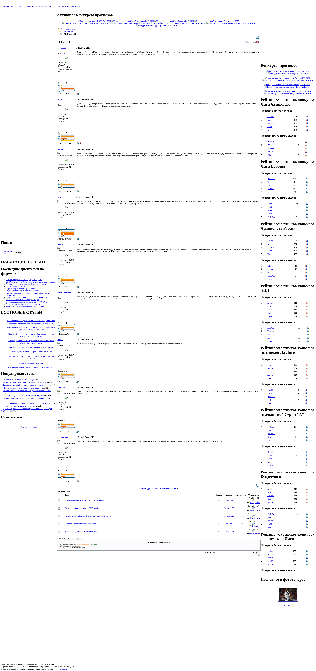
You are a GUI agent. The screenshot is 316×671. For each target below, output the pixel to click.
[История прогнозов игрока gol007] (307, 211)
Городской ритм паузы (15, 286)
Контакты (79, 6)
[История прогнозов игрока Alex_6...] (307, 214)
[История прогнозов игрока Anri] (307, 528)
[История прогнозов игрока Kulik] (307, 524)
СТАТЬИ (60, 6)
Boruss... (271, 564)
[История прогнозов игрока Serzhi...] (307, 251)
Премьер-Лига (68, 31)
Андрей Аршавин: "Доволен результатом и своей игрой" (27, 398)
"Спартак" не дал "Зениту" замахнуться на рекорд (24, 395)
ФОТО (53, 6)
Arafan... (270, 130)
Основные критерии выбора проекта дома (24, 280)
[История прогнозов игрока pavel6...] (306, 276)
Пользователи (61, 538)
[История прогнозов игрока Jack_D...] (307, 217)
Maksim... (272, 403)
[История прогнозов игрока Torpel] (306, 452)
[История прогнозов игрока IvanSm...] (307, 124)
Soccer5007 (62, 48)
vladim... (271, 152)
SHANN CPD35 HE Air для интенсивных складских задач (30, 282)
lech (269, 400)
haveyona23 (229, 500)
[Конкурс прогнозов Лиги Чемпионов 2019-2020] (132, 21)
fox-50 (270, 390)
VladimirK (61, 387)
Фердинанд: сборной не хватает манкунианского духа (25, 385)
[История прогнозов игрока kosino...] (306, 269)
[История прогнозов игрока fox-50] (306, 390)
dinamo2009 (62, 437)
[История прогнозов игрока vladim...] (306, 152)
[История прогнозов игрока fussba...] (306, 393)
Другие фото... (288, 605)
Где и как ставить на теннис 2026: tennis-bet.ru (84, 508)
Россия (47, 6)
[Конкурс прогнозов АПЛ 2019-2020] (87, 23)
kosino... (271, 269)
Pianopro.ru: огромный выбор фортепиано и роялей (27, 284)
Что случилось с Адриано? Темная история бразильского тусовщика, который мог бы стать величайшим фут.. (31, 322)
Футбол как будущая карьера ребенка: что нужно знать (31, 367)
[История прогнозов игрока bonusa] (306, 456)
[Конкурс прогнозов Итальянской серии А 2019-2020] (182, 23)
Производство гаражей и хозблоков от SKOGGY (26, 302)
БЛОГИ (22, 6)
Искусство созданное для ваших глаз (80, 524)
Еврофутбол (38, 6)
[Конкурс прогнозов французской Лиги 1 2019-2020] (158, 25)
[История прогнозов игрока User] (307, 120)
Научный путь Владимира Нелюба (20, 289)
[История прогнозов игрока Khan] (307, 127)
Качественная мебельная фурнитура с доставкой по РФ (88, 516)
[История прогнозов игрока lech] (306, 400)
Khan (269, 127)
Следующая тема (168, 488)
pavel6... (271, 276)
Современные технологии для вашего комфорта (85, 500)
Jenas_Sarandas (64, 292)
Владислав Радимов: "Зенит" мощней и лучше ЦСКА (26, 403)
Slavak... (270, 117)
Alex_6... (271, 214)
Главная (4, 6)
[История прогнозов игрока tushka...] (307, 378)
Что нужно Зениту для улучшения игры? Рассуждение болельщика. (31, 357)
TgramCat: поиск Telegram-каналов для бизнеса (25, 306)
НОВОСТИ (13, 6)
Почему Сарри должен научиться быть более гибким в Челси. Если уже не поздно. (31, 335)
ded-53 (270, 517)
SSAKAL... (271, 331)
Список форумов (67, 29)
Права (79, 539)
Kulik (270, 524)
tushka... (270, 378)
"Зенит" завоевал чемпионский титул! (19, 406)
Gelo (59, 197)
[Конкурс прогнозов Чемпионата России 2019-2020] (216, 21)
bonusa (270, 455)
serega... (271, 465)
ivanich (229, 524)
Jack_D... (271, 217)
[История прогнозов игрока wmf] (307, 310)
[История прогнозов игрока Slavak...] (307, 117)
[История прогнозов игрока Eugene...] (307, 499)
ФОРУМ (29, 6)
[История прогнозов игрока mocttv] (308, 335)
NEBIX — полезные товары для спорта (22, 300)
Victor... (271, 145)
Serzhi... (270, 251)
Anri (269, 527)
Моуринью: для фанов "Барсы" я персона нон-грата (24, 382)
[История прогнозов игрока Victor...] (306, 145)
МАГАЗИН (69, 6)
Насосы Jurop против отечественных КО (82, 531)
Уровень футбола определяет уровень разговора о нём (31, 347)
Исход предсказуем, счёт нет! (31, 363)
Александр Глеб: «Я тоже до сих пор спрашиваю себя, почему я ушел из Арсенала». (31, 342)
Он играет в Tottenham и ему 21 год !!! (19, 380)
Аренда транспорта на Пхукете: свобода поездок (26, 297)
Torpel (270, 452)
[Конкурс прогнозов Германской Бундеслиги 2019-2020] (230, 23)
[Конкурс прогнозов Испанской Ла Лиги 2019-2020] (136, 23)
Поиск (70, 539)
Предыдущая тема (149, 488)
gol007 (270, 210)
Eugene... (271, 499)
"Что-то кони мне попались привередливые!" (22, 388)
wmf (269, 310)
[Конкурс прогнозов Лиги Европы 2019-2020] (174, 21)
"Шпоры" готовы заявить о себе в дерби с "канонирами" (27, 391)
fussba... (271, 393)
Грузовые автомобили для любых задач (22, 291)
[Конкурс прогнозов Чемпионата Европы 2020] (94, 21)
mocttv (269, 334)
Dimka (60, 149)
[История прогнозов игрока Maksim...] (306, 404)
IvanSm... (271, 123)
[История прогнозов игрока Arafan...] (307, 130)
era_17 (60, 99)
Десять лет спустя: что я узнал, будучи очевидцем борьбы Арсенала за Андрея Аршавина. (31, 328)
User (269, 120)
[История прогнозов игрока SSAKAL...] (308, 331)
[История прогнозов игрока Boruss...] (307, 565)
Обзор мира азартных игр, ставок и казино (24, 304)
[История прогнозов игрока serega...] (306, 466)
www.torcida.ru (61, 669)
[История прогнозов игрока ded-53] (307, 518)
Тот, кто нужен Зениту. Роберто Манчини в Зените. (31, 352)
